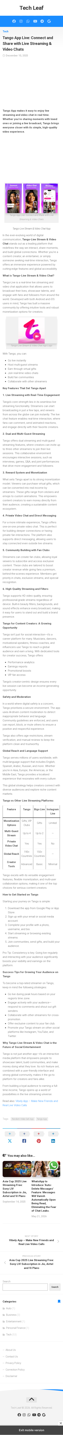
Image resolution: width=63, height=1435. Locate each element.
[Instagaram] (21, 21)
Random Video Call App (23, 1119)
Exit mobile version (31, 1430)
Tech (5, 31)
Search (6, 1281)
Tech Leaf (31, 8)
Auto (8, 1308)
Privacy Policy (13, 1363)
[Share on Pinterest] (38, 1137)
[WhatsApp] (27, 21)
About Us (11, 1350)
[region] (31, 84)
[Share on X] (10, 1137)
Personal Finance (15, 1328)
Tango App (42, 1119)
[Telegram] (42, 21)
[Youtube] (34, 21)
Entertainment (13, 1321)
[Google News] (49, 21)
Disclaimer (11, 1376)
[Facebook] (14, 21)
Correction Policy (15, 1369)
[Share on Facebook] (24, 1137)
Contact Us (12, 1356)
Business (11, 1314)
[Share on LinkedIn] (53, 1137)
